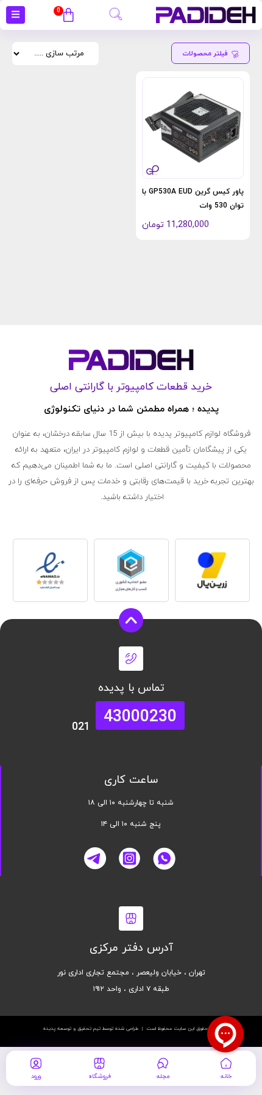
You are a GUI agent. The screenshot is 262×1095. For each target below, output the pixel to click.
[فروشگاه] (99, 1063)
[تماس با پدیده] (131, 658)
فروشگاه (99, 1076)
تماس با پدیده (131, 688)
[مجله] (163, 1063)
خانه (226, 1076)
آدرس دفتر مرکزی (131, 948)
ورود (36, 1076)
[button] (115, 12)
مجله (163, 1076)
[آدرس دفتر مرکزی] (131, 918)
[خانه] (226, 1063)
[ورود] (36, 1063)
